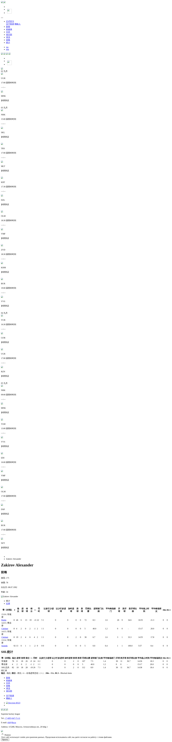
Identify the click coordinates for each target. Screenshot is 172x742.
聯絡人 (18, 24)
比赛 (8, 603)
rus (7, 47)
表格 (8, 40)
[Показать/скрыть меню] (2, 17)
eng (7, 49)
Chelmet (4, 629)
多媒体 (9, 29)
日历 (8, 32)
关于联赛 (10, 24)
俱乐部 (9, 35)
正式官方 (10, 21)
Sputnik (4, 646)
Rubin (3, 620)
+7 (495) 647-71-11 (12, 718)
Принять (5, 740)
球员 (8, 37)
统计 (8, 42)
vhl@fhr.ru (11, 722)
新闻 (8, 27)
